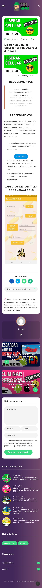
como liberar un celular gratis (15, 302)
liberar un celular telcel (23, 308)
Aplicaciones (9, 543)
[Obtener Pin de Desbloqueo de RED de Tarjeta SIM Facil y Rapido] (6, 478)
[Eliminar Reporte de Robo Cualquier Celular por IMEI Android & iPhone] (6, 489)
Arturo (21, 329)
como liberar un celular (26, 299)
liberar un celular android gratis (15, 305)
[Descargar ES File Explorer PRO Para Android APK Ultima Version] (6, 500)
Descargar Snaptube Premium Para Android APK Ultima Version (26, 521)
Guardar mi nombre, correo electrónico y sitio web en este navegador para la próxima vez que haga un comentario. (20, 443)
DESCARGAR (21, 156)
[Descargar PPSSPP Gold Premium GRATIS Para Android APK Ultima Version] (6, 510)
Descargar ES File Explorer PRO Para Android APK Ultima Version (25, 500)
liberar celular (32, 302)
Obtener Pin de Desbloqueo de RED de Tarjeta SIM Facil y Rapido (26, 478)
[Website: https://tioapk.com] (21, 334)
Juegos (23, 543)
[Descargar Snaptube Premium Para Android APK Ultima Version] (6, 521)
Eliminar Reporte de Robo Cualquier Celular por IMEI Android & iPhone (26, 490)
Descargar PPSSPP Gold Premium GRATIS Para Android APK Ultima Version (25, 511)
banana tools (12, 299)
